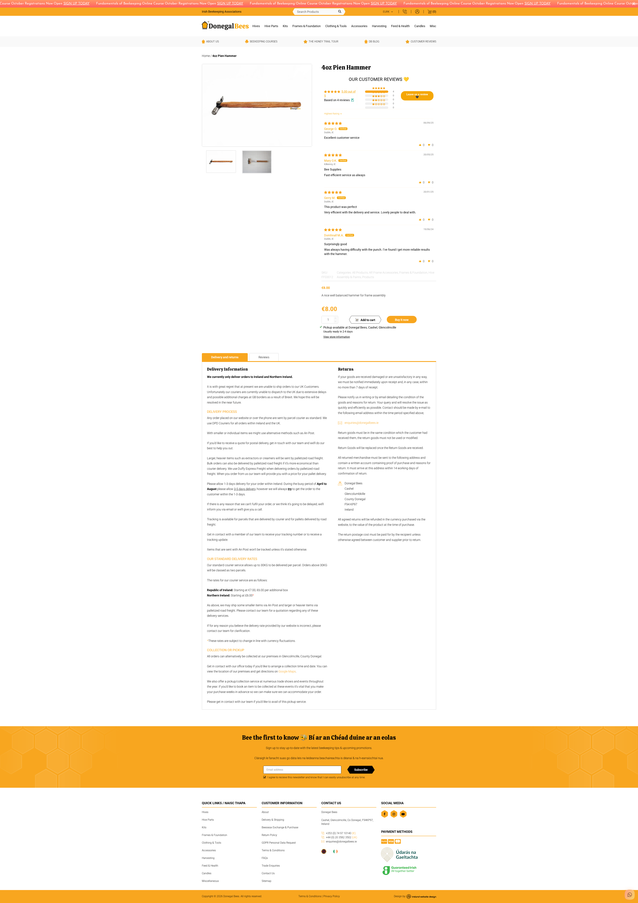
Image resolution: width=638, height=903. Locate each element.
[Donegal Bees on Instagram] (393, 814)
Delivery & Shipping (273, 819)
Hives (256, 26)
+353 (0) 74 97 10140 (341, 833)
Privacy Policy (331, 896)
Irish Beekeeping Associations (221, 11)
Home (206, 56)
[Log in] (417, 11)
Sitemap (266, 881)
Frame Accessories (385, 272)
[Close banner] (633, 3)
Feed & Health (400, 26)
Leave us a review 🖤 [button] (417, 96)
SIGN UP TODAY (61, 3)
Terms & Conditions (273, 850)
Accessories (359, 26)
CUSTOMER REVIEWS (423, 41)
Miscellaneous (210, 881)
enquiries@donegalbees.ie (361, 422)
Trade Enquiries (271, 865)
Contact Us (268, 873)
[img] (333, 123)
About (265, 812)
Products (368, 277)
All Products (360, 272)
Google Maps (287, 671)
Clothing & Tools (336, 26)
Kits (285, 26)
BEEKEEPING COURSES (263, 41)
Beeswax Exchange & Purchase (280, 827)
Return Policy (269, 835)
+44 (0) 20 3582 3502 (341, 837)
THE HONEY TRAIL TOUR (323, 41)
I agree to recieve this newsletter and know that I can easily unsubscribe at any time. (316, 777)
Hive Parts (271, 26)
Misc (433, 26)
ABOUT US (212, 41)
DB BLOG (374, 41)
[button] (379, 88)
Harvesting (379, 26)
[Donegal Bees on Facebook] (384, 814)
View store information (336, 336)
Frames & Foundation (306, 26)
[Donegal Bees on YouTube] (403, 814)
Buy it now (402, 320)
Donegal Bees (231, 896)
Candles (419, 26)
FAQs (265, 858)
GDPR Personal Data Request (279, 842)
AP (370, 272)
